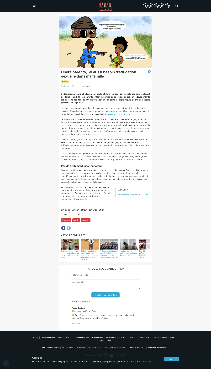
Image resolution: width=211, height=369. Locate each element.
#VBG (35, 337)
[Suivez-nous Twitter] (150, 5)
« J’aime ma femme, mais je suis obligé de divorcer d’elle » (128, 253)
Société (65, 81)
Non (78, 214)
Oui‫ (171, 359)
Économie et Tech (81, 337)
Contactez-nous (94, 348)
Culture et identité (48, 337)
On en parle (80, 348)
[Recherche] (176, 6)
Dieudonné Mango (71, 86)
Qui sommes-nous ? (50, 348)
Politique (131, 337)
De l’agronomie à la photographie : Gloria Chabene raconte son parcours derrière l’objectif (89, 255)
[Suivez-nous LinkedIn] (161, 5)
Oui (65, 214)
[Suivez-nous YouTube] (156, 5)
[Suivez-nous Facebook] (145, 5)
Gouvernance (97, 337)
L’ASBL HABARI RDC (137, 348)
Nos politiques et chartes (115, 348)
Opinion (122, 337)
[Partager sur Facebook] (63, 228)
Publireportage (144, 337)
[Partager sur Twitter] (69, 228)
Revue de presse (160, 337)
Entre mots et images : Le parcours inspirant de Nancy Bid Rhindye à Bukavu (70, 254)
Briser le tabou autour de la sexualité (133, 195)
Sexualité (86, 220)
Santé (172, 337)
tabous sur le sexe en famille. (116, 114)
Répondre (76, 323)
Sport (109, 341)
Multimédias (111, 337)
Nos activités (67, 348)
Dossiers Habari (64, 337)
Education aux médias (157, 348)
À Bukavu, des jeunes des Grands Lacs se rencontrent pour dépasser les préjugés (109, 254)
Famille (76, 220)
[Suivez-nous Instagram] (167, 5)
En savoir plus (145, 361)
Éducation (66, 220)
